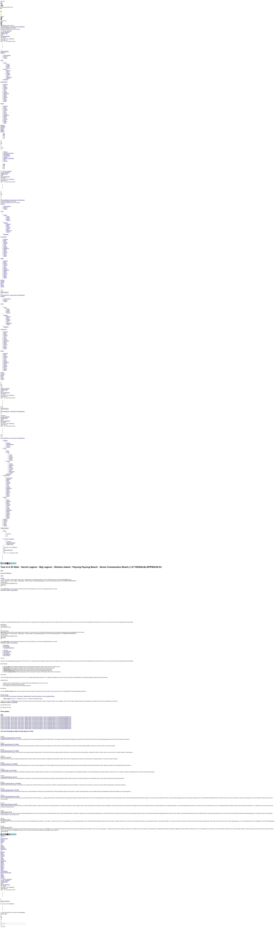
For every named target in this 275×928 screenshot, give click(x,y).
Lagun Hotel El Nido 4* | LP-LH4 (9, 777)
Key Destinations (7, 651)
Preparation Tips (7, 654)
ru (1, 142)
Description (6, 645)
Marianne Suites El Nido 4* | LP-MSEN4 (11, 783)
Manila (7, 66)
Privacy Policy (4, 913)
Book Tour (3, 584)
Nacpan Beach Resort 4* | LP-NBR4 (10, 751)
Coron (7, 64)
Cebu (7, 75)
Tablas (4, 101)
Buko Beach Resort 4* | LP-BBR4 (9, 764)
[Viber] (9, 563)
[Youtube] (4, 138)
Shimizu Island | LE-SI (6, 812)
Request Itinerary (4, 51)
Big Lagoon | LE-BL (6, 819)
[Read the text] (1, 22)
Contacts (3, 126)
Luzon (5, 62)
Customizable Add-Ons (8, 647)
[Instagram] (4, 135)
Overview (5, 650)
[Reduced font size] (1, 2)
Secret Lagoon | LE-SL (6, 827)
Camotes (8, 74)
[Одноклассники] (3, 563)
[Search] (2, 148)
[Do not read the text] (1, 24)
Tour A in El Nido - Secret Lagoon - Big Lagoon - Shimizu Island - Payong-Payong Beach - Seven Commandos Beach (27, 696)
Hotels (2, 103)
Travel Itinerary (4, 871)
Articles (2, 131)
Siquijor (8, 78)
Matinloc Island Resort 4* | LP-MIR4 (10, 744)
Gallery (2, 130)
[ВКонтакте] (1, 563)
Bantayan (8, 70)
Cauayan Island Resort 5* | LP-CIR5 (10, 790)
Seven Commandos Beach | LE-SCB (10, 796)
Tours (2, 60)
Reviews (5, 56)
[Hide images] (1, 19)
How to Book (6, 646)
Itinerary (3, 125)
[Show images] (1, 17)
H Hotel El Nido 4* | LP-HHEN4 (9, 770)
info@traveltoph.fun (5, 36)
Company (3, 835)
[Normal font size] (2, 4)
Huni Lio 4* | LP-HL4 (6, 757)
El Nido (8, 65)
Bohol (7, 71)
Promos (3, 127)
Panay (4, 98)
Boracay (8, 73)
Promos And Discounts (6, 872)
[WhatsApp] (11, 563)
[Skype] (13, 563)
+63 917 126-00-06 (7, 30)
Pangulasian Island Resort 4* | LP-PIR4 (11, 737)
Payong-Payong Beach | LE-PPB (9, 804)
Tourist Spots (4, 82)
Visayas (5, 69)
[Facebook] (4, 134)
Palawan (8, 68)
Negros (5, 96)
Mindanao (5, 79)
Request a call (4, 33)
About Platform (6, 55)
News (2, 129)
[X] (7, 563)
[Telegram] (3, 137)
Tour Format (6, 652)
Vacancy (5, 58)
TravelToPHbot (14, 590)
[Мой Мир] (5, 563)
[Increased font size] (2, 5)
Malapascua (9, 77)
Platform (3, 53)
